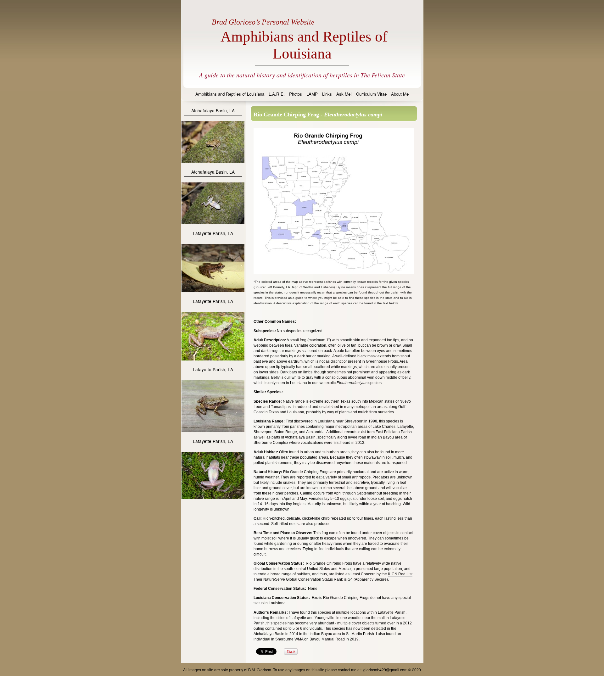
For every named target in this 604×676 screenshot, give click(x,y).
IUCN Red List (400, 574)
